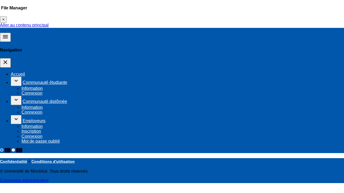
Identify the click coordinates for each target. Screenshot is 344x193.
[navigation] (5, 62)
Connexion (32, 93)
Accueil (18, 74)
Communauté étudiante (45, 82)
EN (19, 150)
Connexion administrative (24, 180)
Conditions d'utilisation (53, 161)
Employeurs (34, 120)
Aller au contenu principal (24, 25)
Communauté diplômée (45, 101)
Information (32, 88)
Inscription (31, 131)
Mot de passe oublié (41, 141)
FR (7, 150)
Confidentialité (13, 161)
